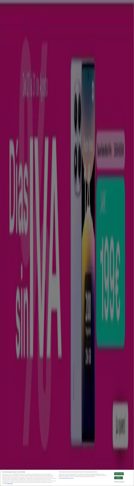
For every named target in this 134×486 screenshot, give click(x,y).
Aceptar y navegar (119, 473)
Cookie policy (10, 483)
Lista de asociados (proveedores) (66, 478)
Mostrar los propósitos (119, 481)
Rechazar (119, 477)
